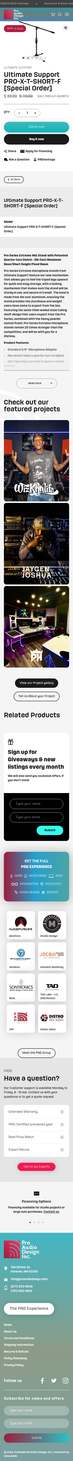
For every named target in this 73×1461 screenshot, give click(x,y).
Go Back (15, 179)
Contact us (51, 1212)
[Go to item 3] (36, 58)
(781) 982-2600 (21, 1291)
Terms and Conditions (19, 1338)
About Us (10, 1331)
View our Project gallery (37, 683)
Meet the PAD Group (36, 1053)
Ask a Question (19, 159)
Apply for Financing (39, 151)
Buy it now (36, 139)
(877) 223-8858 (22, 1286)
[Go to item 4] (40, 58)
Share (12, 151)
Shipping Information (19, 1345)
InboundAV (11, 1456)
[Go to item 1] (28, 58)
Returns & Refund (16, 1351)
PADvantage (46, 159)
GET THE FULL (36, 864)
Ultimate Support (18, 68)
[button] (36, 461)
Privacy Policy (14, 1365)
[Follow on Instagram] (65, 1380)
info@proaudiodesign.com (29, 1279)
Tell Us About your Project (36, 696)
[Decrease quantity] (19, 113)
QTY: (7, 112)
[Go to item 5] (45, 58)
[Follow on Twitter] (53, 1380)
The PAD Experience (29, 1309)
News (8, 1325)
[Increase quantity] (35, 113)
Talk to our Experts (36, 1166)
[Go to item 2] (32, 58)
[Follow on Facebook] (42, 1380)
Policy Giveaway (15, 1358)
